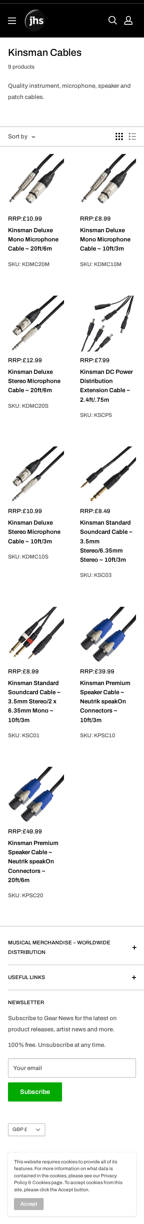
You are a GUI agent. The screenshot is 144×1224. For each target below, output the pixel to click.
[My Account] (128, 20)
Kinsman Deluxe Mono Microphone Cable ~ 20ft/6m (33, 239)
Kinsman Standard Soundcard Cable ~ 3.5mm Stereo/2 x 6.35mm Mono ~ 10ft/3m (34, 701)
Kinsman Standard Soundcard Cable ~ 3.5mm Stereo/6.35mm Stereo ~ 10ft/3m (106, 541)
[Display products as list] (132, 136)
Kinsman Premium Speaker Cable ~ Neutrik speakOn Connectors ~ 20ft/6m (33, 861)
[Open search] (112, 20)
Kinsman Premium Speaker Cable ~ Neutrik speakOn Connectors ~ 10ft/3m (105, 701)
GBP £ (19, 1129)
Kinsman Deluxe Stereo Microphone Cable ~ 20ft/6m (34, 381)
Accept (28, 1204)
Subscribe (35, 1091)
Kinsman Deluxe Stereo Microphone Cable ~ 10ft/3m (34, 532)
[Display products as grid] (119, 136)
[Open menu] (12, 21)
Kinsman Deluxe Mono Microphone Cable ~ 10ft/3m (105, 239)
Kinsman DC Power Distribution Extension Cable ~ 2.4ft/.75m (106, 386)
